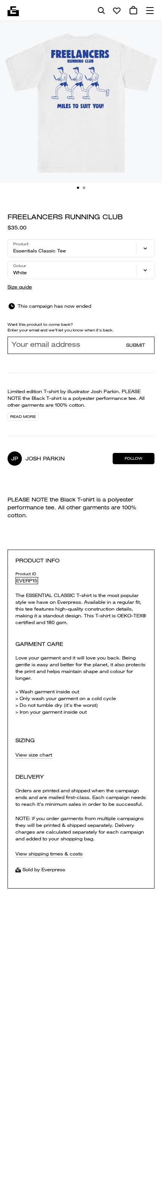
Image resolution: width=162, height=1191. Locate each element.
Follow (133, 458)
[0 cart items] (133, 10)
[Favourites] (117, 10)
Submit (135, 345)
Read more (23, 416)
